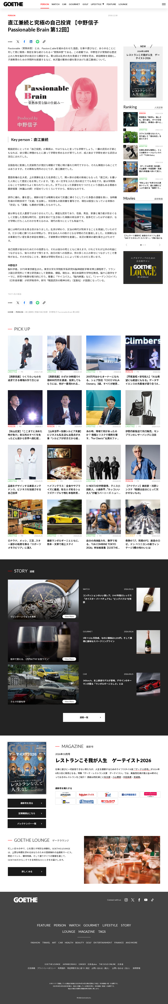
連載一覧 (84, 717)
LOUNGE (123, 4)
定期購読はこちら (26, 813)
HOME (10, 312)
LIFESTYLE (96, 4)
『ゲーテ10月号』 (142, 769)
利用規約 (61, 968)
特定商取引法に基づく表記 (78, 968)
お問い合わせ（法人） (121, 968)
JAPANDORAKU (70, 964)
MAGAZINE (86, 931)
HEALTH (69, 942)
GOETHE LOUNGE (52, 964)
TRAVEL (46, 942)
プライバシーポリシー (46, 968)
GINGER (82, 964)
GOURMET (74, 4)
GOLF (85, 4)
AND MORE (131, 942)
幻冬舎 (120, 964)
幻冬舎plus (92, 964)
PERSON (45, 4)
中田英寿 (127, 777)
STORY (126, 925)
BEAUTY (79, 942)
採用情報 (136, 968)
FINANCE (119, 942)
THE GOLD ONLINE (107, 964)
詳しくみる (27, 871)
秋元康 (107, 777)
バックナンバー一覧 (26, 823)
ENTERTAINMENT (103, 942)
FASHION (35, 942)
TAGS (102, 931)
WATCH (55, 4)
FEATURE (111, 4)
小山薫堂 (116, 777)
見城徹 (137, 777)
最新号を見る (26, 803)
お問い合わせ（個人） (101, 968)
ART (54, 942)
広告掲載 (31, 968)
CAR (64, 4)
